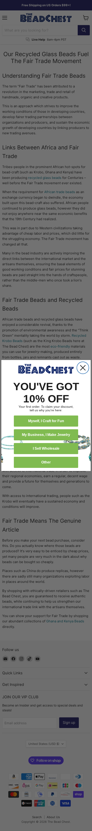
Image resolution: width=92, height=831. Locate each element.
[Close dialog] (83, 368)
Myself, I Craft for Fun (46, 421)
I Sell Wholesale (46, 448)
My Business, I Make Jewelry (46, 435)
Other (46, 462)
